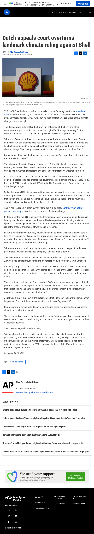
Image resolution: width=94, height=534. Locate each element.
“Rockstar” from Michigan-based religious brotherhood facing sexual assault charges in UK (42, 443)
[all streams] (90, 12)
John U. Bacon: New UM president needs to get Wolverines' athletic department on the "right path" (46, 451)
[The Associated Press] (7, 386)
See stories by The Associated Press (34, 392)
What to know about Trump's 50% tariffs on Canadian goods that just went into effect (39, 410)
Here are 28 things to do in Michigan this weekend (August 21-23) (31, 435)
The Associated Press (19, 52)
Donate (84, 3)
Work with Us (40, 502)
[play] (7, 12)
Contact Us (39, 497)
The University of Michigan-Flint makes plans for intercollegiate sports (34, 426)
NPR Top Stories (16, 362)
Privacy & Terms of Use (80, 497)
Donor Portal (68, 4)
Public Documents (42, 508)
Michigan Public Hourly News (60, 497)
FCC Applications (79, 503)
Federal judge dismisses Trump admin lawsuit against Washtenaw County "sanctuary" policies (43, 418)
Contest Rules (59, 503)
